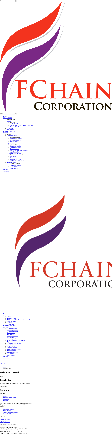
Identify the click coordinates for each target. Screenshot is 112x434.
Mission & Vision (14, 124)
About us (9, 121)
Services (5, 132)
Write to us (3, 386)
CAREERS (10, 128)
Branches (5, 400)
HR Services (13, 156)
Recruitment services (15, 159)
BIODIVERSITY (14, 126)
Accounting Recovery (15, 140)
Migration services (14, 152)
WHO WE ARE (7, 118)
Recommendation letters (9, 131)
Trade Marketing (14, 168)
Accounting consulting (16, 138)
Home (4, 116)
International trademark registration (19, 150)
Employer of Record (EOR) (17, 160)
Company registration (15, 146)
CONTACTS (6, 171)
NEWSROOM (7, 169)
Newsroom (6, 399)
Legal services (10, 143)
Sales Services (13, 166)
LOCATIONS (10, 129)
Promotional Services (15, 165)
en (4, 360)
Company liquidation (15, 147)
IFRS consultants (14, 141)
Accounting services (12, 135)
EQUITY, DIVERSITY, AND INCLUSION (21, 125)
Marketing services (11, 162)
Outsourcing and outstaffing (14, 153)
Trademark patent (14, 149)
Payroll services (14, 157)
